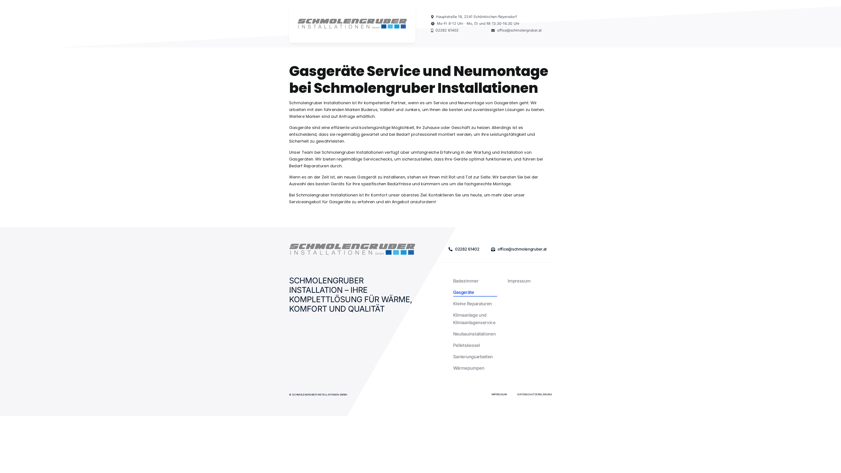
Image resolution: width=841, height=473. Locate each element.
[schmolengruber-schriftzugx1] (352, 20)
